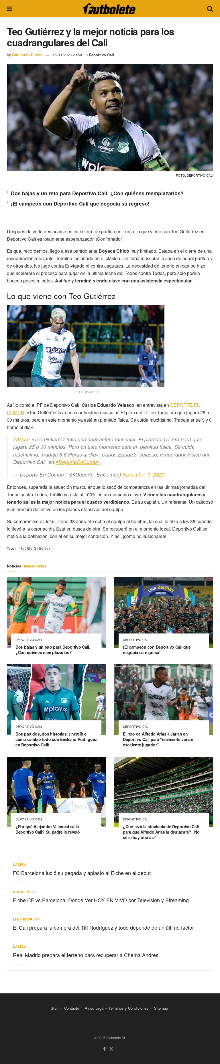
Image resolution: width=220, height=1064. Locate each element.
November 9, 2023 (144, 474)
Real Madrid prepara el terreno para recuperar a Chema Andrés (85, 955)
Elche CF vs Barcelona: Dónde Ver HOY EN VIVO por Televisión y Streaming (101, 900)
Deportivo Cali (101, 54)
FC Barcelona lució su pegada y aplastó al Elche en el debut (82, 872)
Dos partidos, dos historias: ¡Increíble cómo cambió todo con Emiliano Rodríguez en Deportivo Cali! (56, 739)
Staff (54, 1008)
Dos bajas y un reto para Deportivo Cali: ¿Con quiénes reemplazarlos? (97, 193)
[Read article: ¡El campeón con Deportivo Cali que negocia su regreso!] (163, 612)
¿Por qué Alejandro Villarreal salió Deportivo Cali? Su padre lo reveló (47, 829)
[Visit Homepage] (109, 8)
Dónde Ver (23, 892)
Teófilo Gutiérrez (35, 548)
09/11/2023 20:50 (67, 54)
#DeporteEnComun (78, 461)
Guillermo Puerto (27, 54)
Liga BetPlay (26, 919)
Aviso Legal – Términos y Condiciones (116, 1008)
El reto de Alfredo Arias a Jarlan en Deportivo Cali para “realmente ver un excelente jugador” (158, 739)
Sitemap (161, 1008)
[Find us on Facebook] (104, 1049)
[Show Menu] (9, 8)
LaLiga (20, 864)
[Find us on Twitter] (111, 1049)
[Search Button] (210, 8)
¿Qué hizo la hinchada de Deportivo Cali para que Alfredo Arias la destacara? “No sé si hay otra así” (161, 832)
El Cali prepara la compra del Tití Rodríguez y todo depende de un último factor (103, 927)
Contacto (71, 1008)
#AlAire (21, 439)
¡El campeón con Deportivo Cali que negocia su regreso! (80, 203)
